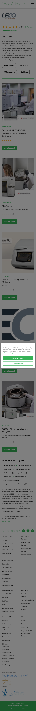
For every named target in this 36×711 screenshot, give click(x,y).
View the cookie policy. (10, 353)
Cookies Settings (18, 363)
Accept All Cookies (18, 358)
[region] (18, 355)
